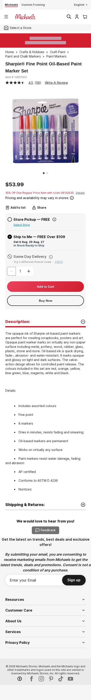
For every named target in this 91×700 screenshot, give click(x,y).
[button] (45, 197)
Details (80, 192)
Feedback (48, 530)
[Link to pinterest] (51, 678)
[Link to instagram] (41, 678)
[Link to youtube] (70, 678)
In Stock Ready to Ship (28, 245)
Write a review (56, 82)
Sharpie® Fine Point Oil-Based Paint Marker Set (43, 67)
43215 (59, 262)
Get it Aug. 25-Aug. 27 (28, 242)
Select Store (21, 224)
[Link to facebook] (31, 678)
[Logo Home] (25, 17)
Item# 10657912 (16, 77)
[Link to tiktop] (60, 678)
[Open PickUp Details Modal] (54, 219)
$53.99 (14, 184)
